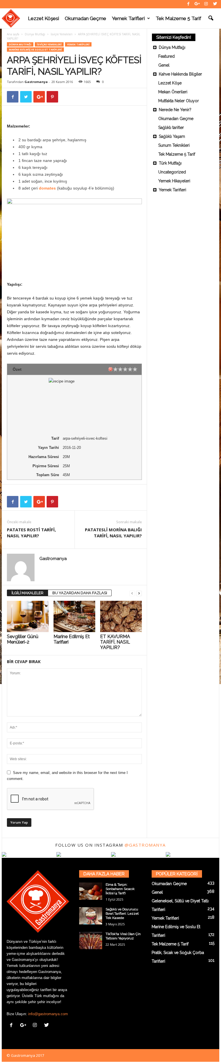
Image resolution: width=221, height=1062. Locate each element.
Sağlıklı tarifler (171, 127)
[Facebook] (188, 4)
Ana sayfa (13, 34)
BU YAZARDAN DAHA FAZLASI (79, 593)
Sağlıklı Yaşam (172, 136)
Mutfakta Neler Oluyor (178, 101)
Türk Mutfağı (170, 163)
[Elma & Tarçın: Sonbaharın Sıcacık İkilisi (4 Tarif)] (90, 891)
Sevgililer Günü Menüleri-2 (22, 639)
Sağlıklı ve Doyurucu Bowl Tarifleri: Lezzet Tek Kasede (122, 913)
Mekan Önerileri (172, 92)
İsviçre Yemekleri (62, 34)
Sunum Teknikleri (174, 145)
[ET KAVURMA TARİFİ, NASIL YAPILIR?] (121, 616)
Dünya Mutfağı (35, 34)
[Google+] (197, 4)
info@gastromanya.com (48, 1014)
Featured (166, 56)
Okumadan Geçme (85, 18)
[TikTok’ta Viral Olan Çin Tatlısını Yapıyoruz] (90, 940)
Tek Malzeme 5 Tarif (178, 18)
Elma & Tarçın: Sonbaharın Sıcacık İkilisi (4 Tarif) (120, 889)
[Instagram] (206, 4)
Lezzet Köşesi (43, 18)
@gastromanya (145, 845)
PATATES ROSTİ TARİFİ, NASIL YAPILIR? (31, 532)
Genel (163, 65)
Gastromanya (36, 82)
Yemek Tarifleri (128, 18)
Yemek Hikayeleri (174, 181)
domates (48, 188)
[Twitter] (215, 4)
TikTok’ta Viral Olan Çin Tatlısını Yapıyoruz (123, 936)
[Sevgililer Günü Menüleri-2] (28, 616)
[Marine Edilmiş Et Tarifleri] (74, 616)
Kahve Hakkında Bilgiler (180, 74)
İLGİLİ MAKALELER (27, 593)
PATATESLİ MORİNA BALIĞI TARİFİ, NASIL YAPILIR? (113, 532)
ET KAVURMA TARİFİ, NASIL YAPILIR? (115, 642)
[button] (210, 18)
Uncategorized (172, 172)
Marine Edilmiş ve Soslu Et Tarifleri (35, 49)
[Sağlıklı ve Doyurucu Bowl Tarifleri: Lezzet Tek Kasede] (90, 915)
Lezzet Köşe (170, 83)
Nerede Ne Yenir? (175, 109)
